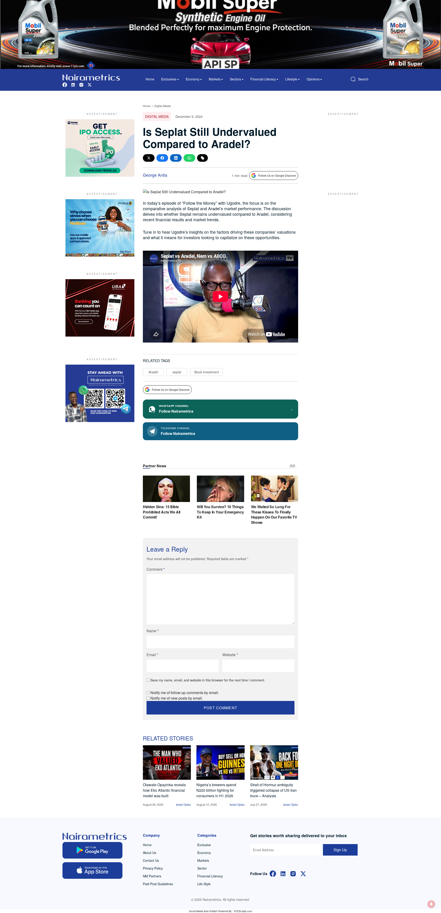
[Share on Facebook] (162, 158)
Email (152, 654)
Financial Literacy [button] (263, 79)
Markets (203, 860)
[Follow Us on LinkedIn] (283, 873)
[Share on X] (149, 158)
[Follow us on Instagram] (81, 84)
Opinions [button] (313, 79)
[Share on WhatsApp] (189, 158)
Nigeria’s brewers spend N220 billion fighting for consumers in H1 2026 (216, 790)
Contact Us (151, 860)
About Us (149, 852)
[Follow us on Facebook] (64, 84)
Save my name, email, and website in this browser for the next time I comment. (207, 680)
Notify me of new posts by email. (176, 698)
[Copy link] (202, 158)
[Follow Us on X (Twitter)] (303, 873)
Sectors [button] (235, 79)
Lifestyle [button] (291, 79)
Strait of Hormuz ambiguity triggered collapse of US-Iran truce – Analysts (273, 790)
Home (150, 79)
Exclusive (204, 844)
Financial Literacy (210, 876)
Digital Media (162, 106)
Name (153, 630)
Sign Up (340, 849)
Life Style (204, 884)
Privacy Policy (153, 868)
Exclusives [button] (168, 79)
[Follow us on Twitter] (89, 84)
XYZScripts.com (243, 911)
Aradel (153, 372)
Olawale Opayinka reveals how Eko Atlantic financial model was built (164, 790)
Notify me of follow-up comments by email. (184, 692)
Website (230, 654)
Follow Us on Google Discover (277, 175)
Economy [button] (192, 79)
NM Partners (152, 876)
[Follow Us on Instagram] (293, 873)
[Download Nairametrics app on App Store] (92, 870)
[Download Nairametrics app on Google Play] (92, 850)
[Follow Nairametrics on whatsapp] (99, 393)
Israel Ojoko (183, 804)
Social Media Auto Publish (203, 911)
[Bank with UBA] (99, 308)
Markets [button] (214, 79)
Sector (202, 868)
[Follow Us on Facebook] (273, 873)
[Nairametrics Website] (91, 76)
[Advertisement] (341, 148)
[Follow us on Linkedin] (73, 84)
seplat (176, 372)
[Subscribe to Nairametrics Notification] (431, 904)
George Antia (155, 175)
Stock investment (206, 372)
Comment (156, 569)
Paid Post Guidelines (158, 884)
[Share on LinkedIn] (176, 158)
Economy (204, 852)
